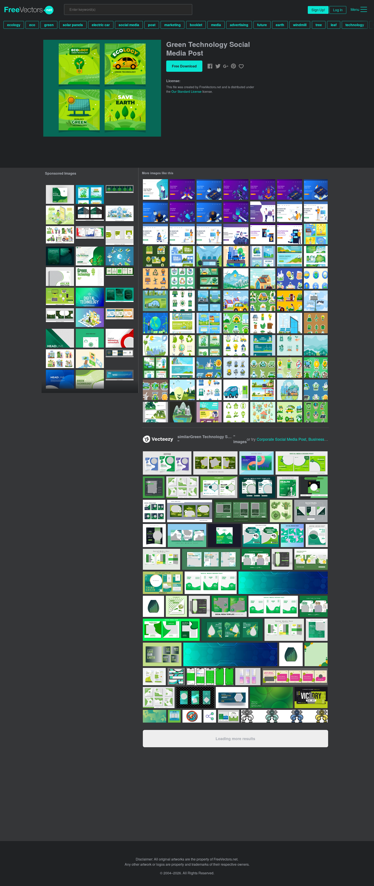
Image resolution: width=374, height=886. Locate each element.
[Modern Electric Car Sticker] (289, 301)
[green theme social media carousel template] (120, 276)
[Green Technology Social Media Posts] (316, 234)
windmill (299, 24)
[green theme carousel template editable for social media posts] (120, 194)
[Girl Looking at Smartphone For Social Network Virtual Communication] (235, 234)
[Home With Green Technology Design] (262, 278)
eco (32, 24)
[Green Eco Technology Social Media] (262, 256)
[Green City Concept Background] (316, 345)
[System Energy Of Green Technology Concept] (182, 390)
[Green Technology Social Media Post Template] (155, 367)
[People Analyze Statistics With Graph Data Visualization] (182, 189)
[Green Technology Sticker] (262, 367)
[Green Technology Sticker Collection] (289, 412)
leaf (334, 24)
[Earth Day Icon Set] (182, 278)
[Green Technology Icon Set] (182, 301)
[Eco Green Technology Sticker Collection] (316, 390)
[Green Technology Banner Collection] (182, 367)
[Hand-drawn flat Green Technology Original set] (60, 235)
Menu (355, 9)
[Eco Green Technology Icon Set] (235, 412)
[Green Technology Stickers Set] (316, 323)
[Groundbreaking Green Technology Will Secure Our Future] (182, 256)
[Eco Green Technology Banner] (209, 278)
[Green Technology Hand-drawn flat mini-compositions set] (60, 358)
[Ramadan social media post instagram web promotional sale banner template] (60, 317)
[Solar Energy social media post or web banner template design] (60, 276)
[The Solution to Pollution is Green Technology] (209, 256)
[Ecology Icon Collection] (262, 323)
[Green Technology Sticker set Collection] (262, 301)
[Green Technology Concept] (235, 256)
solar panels (73, 24)
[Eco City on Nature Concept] (235, 278)
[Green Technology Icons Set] (262, 412)
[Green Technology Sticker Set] (289, 278)
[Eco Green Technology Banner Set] (155, 301)
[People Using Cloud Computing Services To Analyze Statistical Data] (235, 189)
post (151, 24)
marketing (172, 24)
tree (319, 24)
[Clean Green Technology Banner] (316, 256)
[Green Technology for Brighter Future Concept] (316, 301)
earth (280, 24)
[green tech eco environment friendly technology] (60, 297)
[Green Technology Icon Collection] (182, 345)
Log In (338, 9)
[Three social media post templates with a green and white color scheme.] (120, 235)
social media (129, 24)
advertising (239, 24)
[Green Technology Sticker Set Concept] (235, 323)
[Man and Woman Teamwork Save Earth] (155, 323)
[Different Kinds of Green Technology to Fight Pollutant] (155, 256)
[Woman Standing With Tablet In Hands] (182, 234)
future (262, 24)
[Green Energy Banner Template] (155, 412)
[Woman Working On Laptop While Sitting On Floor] (155, 234)
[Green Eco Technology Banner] (182, 323)
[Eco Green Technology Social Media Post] (90, 194)
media (216, 24)
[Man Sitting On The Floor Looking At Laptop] (289, 211)
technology (354, 24)
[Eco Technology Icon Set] (235, 367)
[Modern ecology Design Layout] (90, 276)
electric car (101, 24)
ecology (13, 24)
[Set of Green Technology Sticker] (209, 367)
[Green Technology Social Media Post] (209, 301)
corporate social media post (281, 439)
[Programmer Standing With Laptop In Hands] (316, 211)
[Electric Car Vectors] (235, 390)
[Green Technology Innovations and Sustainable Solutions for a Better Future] (90, 379)
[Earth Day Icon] (289, 345)
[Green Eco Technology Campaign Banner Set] (262, 345)
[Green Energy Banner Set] (209, 412)
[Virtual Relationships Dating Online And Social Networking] (262, 211)
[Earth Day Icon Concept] (316, 412)
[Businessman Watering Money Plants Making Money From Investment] (155, 189)
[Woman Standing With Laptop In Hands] (209, 234)
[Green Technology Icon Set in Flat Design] (209, 390)
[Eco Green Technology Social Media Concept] (209, 323)
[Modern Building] (289, 323)
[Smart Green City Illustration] (182, 412)
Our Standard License (186, 91)
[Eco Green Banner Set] (289, 256)
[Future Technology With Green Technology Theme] (289, 390)
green (49, 24)
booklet (196, 24)
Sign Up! (318, 9)
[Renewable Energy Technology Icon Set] (316, 278)
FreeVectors (29, 10)
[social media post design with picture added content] (90, 338)
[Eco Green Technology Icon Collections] (155, 278)
